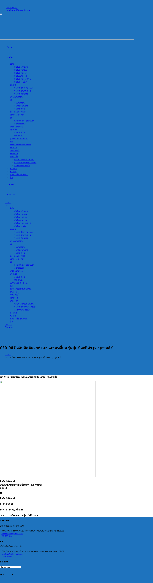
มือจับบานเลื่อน (20, 73)
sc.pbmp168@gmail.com (18, 10)
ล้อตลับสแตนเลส (21, 106)
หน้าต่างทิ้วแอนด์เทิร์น (19, 174)
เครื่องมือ (13, 168)
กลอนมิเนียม (19, 133)
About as (11, 194)
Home (9, 47)
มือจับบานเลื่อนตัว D (22, 79)
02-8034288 (11, 7)
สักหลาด (13, 147)
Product (10, 57)
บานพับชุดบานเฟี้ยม (22, 91)
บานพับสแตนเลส (21, 94)
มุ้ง (11, 118)
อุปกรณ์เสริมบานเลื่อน (19, 139)
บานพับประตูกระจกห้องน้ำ (25, 162)
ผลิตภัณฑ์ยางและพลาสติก (20, 145)
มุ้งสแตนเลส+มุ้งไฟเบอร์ (24, 121)
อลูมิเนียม (14, 130)
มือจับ (12, 64)
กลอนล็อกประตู (16, 127)
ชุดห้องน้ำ (14, 156)
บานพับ (13, 85)
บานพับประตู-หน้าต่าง (23, 88)
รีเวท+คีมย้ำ (14, 150)
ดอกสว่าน (14, 153)
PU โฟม (13, 171)
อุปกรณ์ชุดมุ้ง (20, 124)
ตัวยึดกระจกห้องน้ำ (22, 165)
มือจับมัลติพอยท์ (21, 67)
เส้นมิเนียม (18, 136)
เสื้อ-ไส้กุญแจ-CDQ (18, 112)
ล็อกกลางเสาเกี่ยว (17, 115)
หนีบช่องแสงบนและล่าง (24, 159)
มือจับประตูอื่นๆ (20, 82)
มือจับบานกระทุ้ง (21, 70)
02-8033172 (6, 556)
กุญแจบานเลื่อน (16, 97)
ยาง (11, 142)
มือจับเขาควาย (20, 76)
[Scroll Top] (0, 581)
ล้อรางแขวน (19, 109)
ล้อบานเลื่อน (19, 103)
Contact (10, 184)
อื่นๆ (11, 177)
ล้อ (11, 100)
